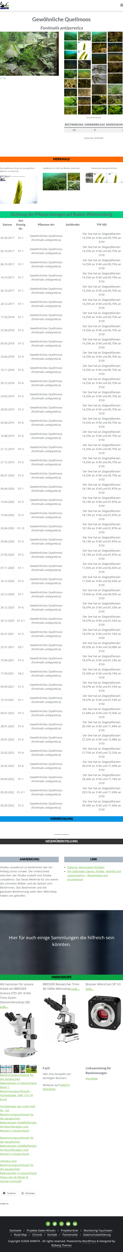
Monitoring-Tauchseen (98, 1230)
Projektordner (69, 1230)
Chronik (37, 1234)
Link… (4, 1007)
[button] (55, 35)
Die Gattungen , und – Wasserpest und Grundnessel (94, 875)
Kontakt (52, 1234)
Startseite (15, 1230)
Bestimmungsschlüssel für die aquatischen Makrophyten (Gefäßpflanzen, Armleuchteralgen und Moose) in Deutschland (18, 1146)
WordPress (89, 1241)
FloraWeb (92, 1078)
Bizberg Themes (61, 1245)
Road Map (20, 1234)
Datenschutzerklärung (97, 1234)
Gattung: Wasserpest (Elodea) (85, 867)
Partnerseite (70, 1234)
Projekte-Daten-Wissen (41, 1230)
